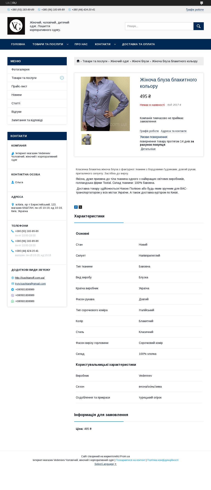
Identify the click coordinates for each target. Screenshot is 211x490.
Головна (18, 44)
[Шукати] (198, 26)
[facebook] (76, 207)
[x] (80, 207)
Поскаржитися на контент (130, 460)
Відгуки (16, 111)
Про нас (81, 44)
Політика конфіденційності (162, 460)
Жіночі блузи (140, 61)
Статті (16, 103)
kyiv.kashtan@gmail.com (30, 283)
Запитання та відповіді (27, 120)
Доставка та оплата (138, 44)
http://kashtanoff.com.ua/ (30, 277)
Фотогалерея (20, 69)
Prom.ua (125, 456)
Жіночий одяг (119, 61)
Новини (17, 94)
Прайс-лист (19, 86)
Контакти (102, 44)
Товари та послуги (47, 44)
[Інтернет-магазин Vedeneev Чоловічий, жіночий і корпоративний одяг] (16, 33)
